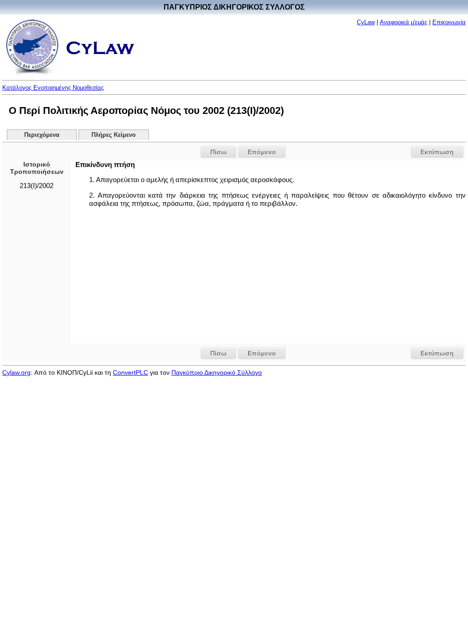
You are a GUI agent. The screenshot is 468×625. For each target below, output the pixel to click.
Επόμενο (262, 152)
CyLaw (366, 22)
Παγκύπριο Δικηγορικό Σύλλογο (216, 372)
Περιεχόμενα (41, 135)
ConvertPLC (130, 372)
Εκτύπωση (437, 152)
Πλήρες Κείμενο (113, 135)
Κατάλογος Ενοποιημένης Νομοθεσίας (53, 87)
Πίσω (218, 152)
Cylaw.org (16, 372)
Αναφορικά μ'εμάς (403, 22)
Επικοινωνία (449, 22)
